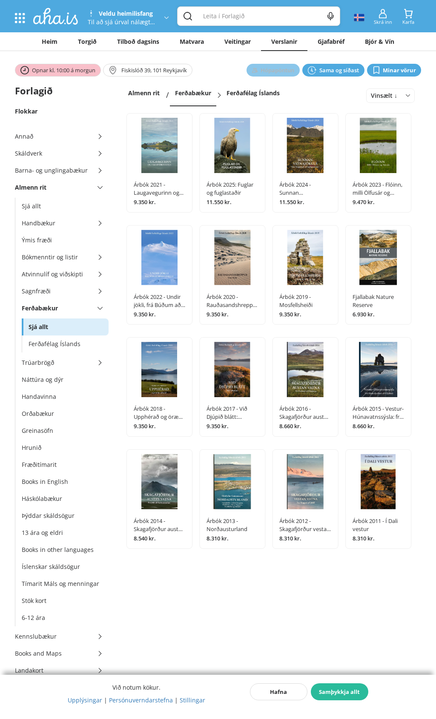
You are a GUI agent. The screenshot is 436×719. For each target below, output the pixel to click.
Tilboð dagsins (138, 41)
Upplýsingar (85, 700)
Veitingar (237, 41)
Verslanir (284, 41)
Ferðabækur (193, 93)
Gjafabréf (331, 41)
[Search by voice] (330, 16)
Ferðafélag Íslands (253, 93)
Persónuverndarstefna (141, 700)
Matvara (192, 41)
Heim (49, 41)
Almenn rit (144, 93)
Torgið (87, 41)
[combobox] (390, 95)
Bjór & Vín (379, 41)
